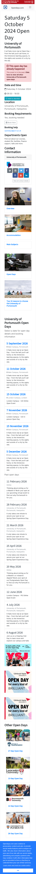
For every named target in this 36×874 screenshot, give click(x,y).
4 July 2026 (13, 604)
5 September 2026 (17, 343)
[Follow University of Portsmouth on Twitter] (21, 170)
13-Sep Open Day (10, 778)
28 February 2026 (17, 504)
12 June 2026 (14, 592)
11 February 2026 (17, 481)
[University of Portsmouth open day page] (15, 170)
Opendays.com (17, 8)
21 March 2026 (15, 525)
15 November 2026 (17, 426)
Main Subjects (12, 244)
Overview (10, 208)
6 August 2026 (15, 632)
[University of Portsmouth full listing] (15, 165)
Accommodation (14, 235)
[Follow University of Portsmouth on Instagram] (15, 175)
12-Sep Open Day (10, 806)
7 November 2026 (17, 410)
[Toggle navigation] (30, 7)
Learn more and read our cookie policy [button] (16, 865)
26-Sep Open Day (10, 833)
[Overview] (18, 196)
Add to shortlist (13, 99)
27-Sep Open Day (10, 751)
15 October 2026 (16, 394)
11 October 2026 (16, 369)
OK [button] (18, 870)
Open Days (11, 274)
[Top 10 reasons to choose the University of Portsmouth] (18, 289)
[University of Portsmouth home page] (9, 170)
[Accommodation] (18, 223)
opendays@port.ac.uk (12, 131)
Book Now (11, 123)
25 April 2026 (14, 546)
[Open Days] (18, 262)
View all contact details (21, 181)
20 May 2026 (14, 566)
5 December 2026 (17, 451)
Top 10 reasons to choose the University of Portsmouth (17, 303)
